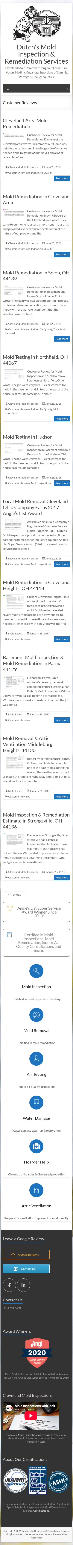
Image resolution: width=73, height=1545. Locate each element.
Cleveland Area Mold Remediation (25, 123)
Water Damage (36, 1118)
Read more (62, 178)
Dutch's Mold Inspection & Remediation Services (36, 54)
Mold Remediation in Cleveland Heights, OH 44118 (36, 585)
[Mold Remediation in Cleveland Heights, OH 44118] (13, 596)
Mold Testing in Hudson (27, 437)
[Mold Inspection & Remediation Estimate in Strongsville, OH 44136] (13, 834)
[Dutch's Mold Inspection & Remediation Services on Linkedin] (23, 1285)
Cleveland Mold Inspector (23, 167)
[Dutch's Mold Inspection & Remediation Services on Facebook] (9, 1285)
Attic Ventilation (36, 1205)
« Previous (14, 894)
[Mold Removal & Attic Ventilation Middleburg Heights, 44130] (13, 758)
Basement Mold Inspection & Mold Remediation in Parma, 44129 (33, 663)
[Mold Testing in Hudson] (13, 445)
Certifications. (41, 1510)
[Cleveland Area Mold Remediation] (13, 134)
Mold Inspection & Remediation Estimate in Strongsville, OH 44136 (36, 821)
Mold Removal (36, 1030)
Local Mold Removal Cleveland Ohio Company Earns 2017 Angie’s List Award (35, 507)
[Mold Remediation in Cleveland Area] (13, 210)
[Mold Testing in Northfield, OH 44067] (13, 371)
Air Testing (36, 1074)
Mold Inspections (41, 483)
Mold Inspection (36, 986)
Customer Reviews (19, 172)
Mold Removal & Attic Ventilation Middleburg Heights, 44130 (27, 744)
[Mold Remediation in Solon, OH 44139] (13, 286)
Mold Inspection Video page (33, 1434)
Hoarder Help (36, 1161)
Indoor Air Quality (41, 172)
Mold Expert (15, 633)
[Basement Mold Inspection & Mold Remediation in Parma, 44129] (13, 677)
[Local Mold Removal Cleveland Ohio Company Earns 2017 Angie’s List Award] (13, 521)
